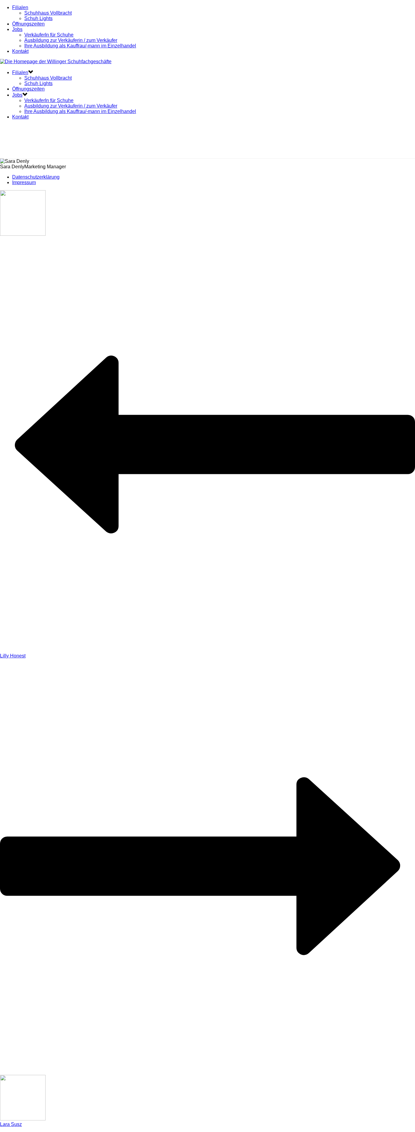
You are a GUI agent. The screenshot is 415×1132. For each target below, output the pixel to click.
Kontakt (20, 51)
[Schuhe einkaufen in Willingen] (55, 61)
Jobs (17, 29)
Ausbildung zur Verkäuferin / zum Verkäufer (70, 40)
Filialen (20, 7)
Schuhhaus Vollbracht (48, 12)
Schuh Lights (38, 18)
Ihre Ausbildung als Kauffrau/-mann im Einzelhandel (80, 45)
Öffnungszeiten (28, 23)
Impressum (24, 182)
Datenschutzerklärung (36, 177)
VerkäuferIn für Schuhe (49, 34)
